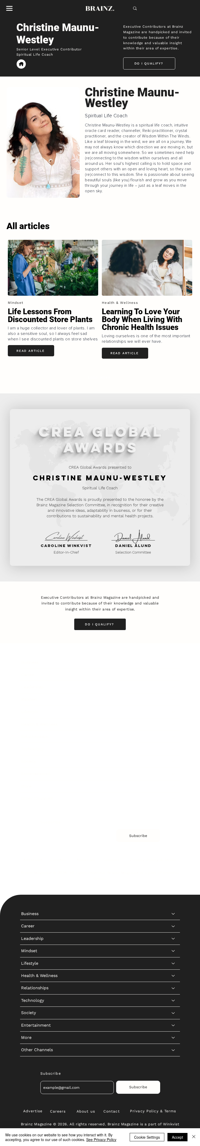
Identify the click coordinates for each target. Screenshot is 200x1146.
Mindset (29, 699)
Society (28, 761)
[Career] (173, 675)
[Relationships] (173, 737)
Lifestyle (29, 711)
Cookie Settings (147, 1137)
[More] (173, 786)
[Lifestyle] (173, 712)
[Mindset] (173, 700)
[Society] (173, 761)
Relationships (34, 736)
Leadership (32, 686)
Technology (32, 748)
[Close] (194, 1137)
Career (28, 674)
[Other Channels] (173, 799)
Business (30, 662)
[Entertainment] (173, 774)
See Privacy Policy (101, 1139)
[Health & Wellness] (173, 724)
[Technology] (173, 749)
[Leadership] (173, 687)
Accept (177, 1137)
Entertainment (36, 773)
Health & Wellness (39, 724)
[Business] (173, 662)
